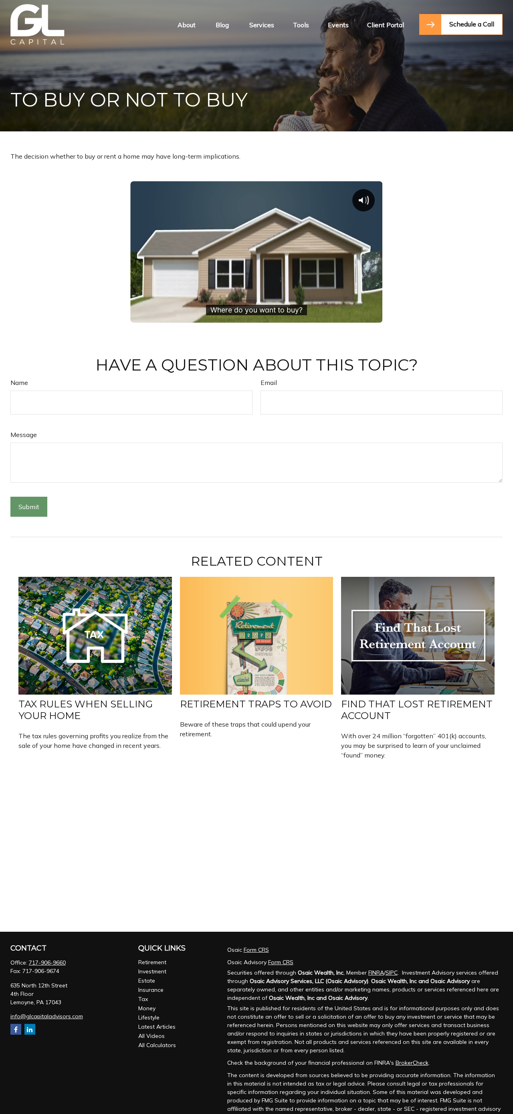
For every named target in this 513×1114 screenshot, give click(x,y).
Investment (152, 971)
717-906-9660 (47, 962)
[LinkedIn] (29, 1029)
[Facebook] (15, 1029)
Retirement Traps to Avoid (256, 704)
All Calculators (157, 1045)
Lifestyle (149, 1017)
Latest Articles (157, 1026)
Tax (143, 999)
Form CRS (256, 949)
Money (147, 1008)
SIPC (392, 972)
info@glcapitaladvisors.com (46, 1016)
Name (19, 383)
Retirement (152, 962)
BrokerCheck (412, 1062)
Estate (146, 980)
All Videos (151, 1035)
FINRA (376, 972)
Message (23, 435)
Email (269, 383)
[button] (186, 24)
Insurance (151, 989)
